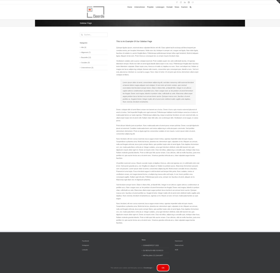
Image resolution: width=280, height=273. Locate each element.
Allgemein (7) (86, 52)
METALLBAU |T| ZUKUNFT (153, 255)
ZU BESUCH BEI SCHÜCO (153, 250)
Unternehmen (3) (87, 67)
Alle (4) (83, 47)
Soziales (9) (85, 62)
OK (163, 267)
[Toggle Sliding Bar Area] (278, 2)
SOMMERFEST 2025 (151, 245)
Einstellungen (148, 268)
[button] (190, 7)
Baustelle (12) (86, 57)
